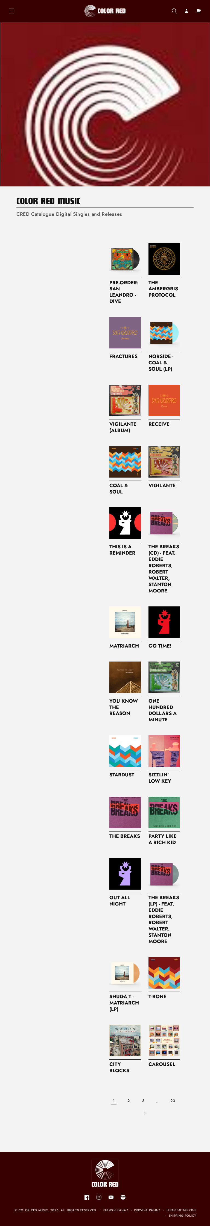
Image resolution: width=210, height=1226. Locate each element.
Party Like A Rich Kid (162, 839)
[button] (11, 11)
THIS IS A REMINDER (122, 550)
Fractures (123, 356)
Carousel (161, 1064)
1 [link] (114, 1101)
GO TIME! (159, 646)
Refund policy (115, 1210)
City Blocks (119, 1067)
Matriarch (124, 646)
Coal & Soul (118, 489)
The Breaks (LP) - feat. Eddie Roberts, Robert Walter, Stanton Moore (163, 920)
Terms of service (181, 1210)
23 (172, 1100)
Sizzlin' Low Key (159, 778)
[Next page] (145, 1113)
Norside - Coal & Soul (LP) (160, 362)
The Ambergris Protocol (163, 289)
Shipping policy (183, 1215)
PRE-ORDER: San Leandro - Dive (124, 292)
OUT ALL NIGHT (119, 901)
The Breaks (124, 836)
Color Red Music (33, 1210)
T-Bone (157, 997)
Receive (159, 424)
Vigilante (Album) (122, 427)
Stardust (121, 775)
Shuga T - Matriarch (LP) (124, 1003)
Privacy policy (147, 1210)
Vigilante (162, 486)
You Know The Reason (123, 707)
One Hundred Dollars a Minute (162, 710)
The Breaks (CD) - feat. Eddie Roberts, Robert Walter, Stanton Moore (163, 569)
